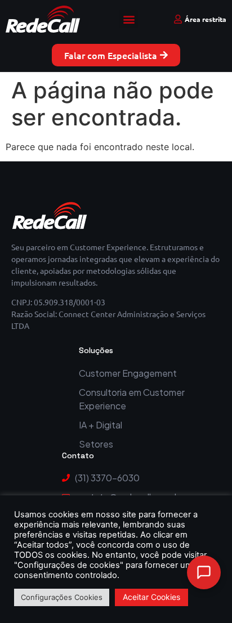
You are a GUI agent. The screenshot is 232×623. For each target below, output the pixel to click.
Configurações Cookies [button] (61, 597)
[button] (128, 19)
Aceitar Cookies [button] (151, 597)
